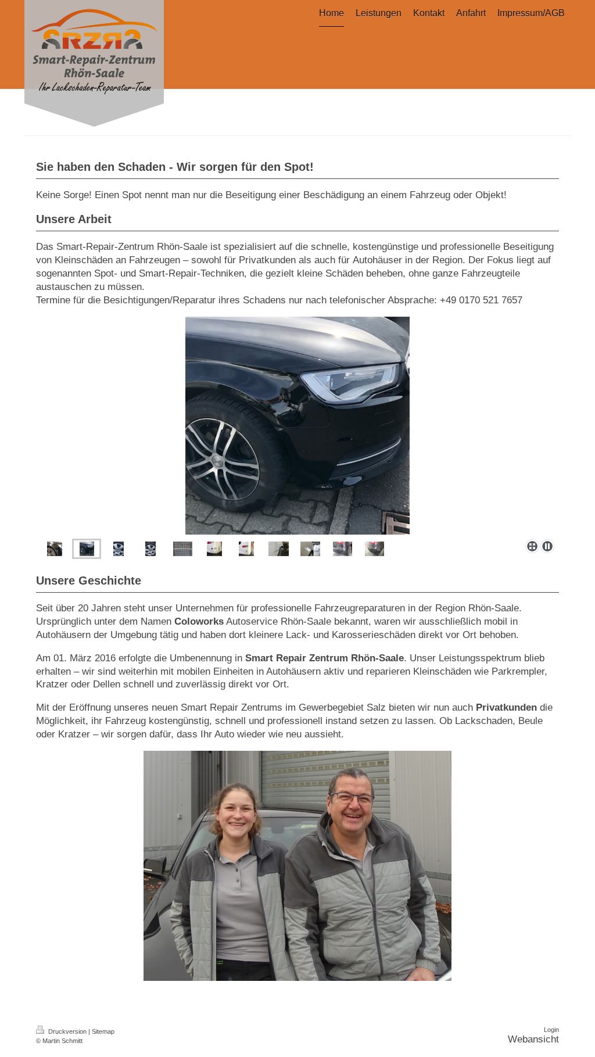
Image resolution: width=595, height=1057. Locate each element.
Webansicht (533, 1039)
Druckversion (67, 1031)
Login (551, 1029)
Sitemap (103, 1031)
